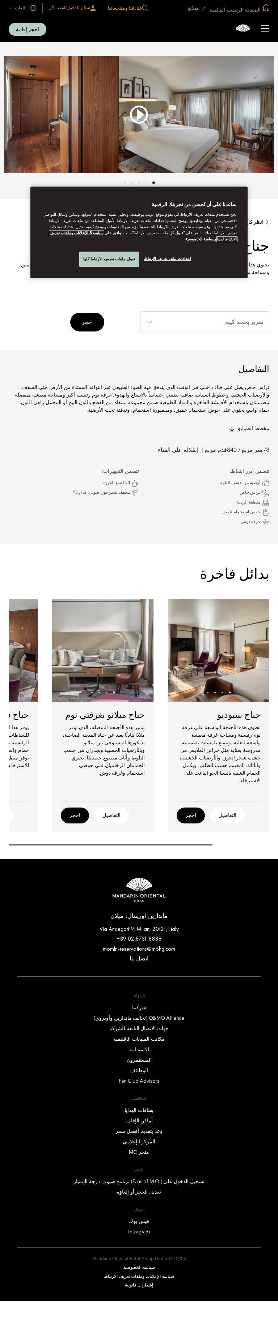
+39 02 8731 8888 (139, 938)
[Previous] (255, 650)
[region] (139, 232)
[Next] (182, 650)
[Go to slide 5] (125, 183)
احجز (87, 322)
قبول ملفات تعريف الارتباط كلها (109, 258)
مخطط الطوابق (252, 428)
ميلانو (194, 8)
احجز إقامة (27, 29)
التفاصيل (227, 815)
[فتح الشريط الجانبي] (265, 29)
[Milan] (243, 29)
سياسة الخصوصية (199, 239)
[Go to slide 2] (146, 183)
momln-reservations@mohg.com (139, 948)
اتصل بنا (139, 958)
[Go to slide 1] (153, 182)
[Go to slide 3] (139, 183)
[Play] (139, 114)
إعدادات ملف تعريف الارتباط (167, 258)
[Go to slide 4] (132, 183)
